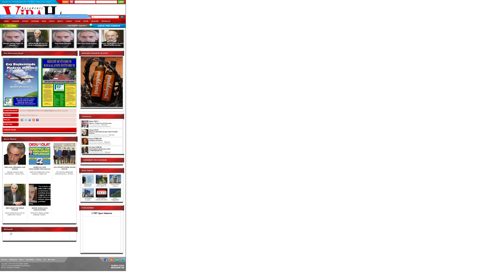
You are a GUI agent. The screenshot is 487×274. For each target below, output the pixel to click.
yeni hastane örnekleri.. (88, 199)
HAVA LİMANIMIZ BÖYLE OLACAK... (115, 201)
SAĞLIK (69, 21)
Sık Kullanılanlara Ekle (19, 2)
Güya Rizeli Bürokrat (63, 43)
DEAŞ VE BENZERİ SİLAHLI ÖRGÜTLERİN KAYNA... (113, 44)
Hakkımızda (13, 259)
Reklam (39, 259)
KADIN (85, 21)
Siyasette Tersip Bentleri (75, 26)
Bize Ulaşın (51, 259)
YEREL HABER (33, 17)
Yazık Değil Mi (60, 26)
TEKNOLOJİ (105, 21)
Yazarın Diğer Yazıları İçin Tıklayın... (100, 126)
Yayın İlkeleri (30, 259)
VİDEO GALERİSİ (64, 17)
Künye (33, 2)
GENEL (6, 21)
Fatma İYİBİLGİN (95, 139)
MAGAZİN (94, 21)
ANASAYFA (8, 17)
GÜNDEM (15, 21)
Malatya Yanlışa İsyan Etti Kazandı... (13, 44)
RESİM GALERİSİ (48, 17)
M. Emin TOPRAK (95, 147)
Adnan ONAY (94, 130)
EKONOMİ (35, 21)
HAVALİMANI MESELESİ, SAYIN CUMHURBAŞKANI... (38, 44)
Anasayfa (4, 259)
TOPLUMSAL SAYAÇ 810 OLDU (101, 199)
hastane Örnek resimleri (115, 185)
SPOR (44, 21)
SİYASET (25, 21)
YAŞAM (77, 21)
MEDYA (60, 21)
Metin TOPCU (94, 121)
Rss (29, 2)
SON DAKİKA (20, 17)
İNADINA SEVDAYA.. (96, 140)
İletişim (48, 2)
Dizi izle (3, 267)
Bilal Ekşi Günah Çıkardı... (87, 43)
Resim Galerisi (49, 110)
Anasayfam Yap (6, 2)
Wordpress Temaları (13, 267)
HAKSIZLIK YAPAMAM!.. (88, 185)
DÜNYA (52, 21)
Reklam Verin (41, 2)
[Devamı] (104, 124)
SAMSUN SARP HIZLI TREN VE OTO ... (102, 186)
